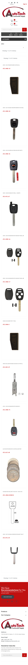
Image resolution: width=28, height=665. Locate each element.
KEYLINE (4, 198)
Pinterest (14, 2)
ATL (3, 70)
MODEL (15, 33)
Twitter (11, 2)
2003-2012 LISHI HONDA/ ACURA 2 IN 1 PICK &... (13, 363)
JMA (3, 155)
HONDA (4, 411)
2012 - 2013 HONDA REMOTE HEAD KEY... (11, 406)
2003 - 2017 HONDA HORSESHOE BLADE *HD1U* (13, 534)
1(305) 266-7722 (8, 639)
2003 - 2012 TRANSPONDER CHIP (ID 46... (11, 65)
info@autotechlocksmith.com (12, 641)
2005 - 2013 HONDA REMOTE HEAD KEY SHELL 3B (13, 235)
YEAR (21, 33)
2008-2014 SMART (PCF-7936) (9, 321)
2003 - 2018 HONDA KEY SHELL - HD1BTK (11, 193)
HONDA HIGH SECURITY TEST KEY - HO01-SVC (12, 491)
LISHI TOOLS (5, 369)
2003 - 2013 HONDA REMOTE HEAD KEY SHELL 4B (13, 278)
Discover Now (8, 597)
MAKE (10, 33)
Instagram (17, 2)
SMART (4, 326)
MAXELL (4, 454)
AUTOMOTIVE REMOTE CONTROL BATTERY (12, 449)
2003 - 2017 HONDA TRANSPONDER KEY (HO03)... (13, 107)
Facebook (9, 2)
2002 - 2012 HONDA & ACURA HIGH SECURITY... (13, 150)
